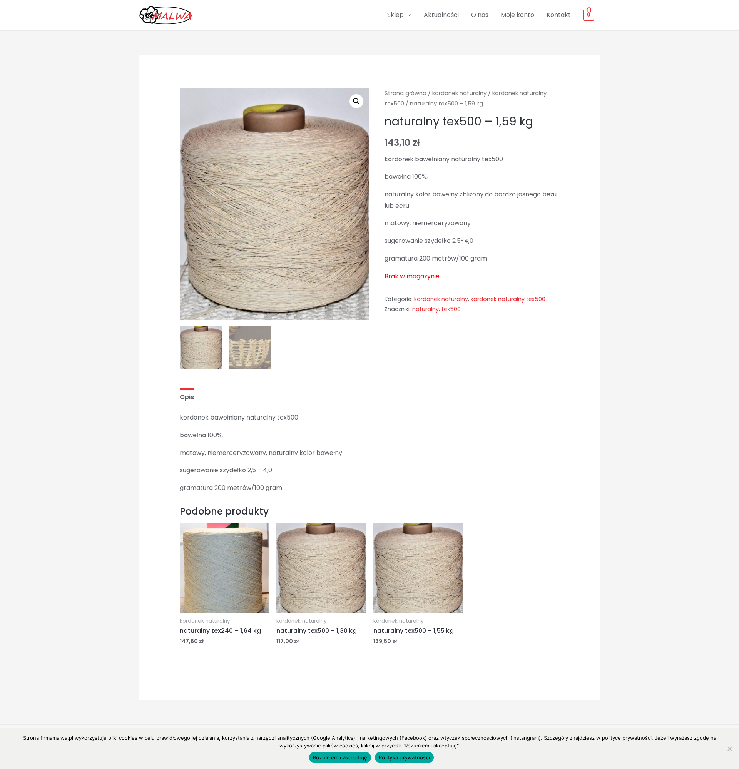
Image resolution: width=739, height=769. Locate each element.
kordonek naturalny (459, 93)
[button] (356, 101)
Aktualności (441, 14)
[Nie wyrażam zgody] (729, 748)
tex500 (451, 309)
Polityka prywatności (404, 757)
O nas (479, 14)
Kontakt (559, 14)
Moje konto (517, 14)
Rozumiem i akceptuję (340, 757)
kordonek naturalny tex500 (508, 299)
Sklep (395, 14)
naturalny (425, 309)
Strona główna (405, 93)
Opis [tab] (187, 397)
